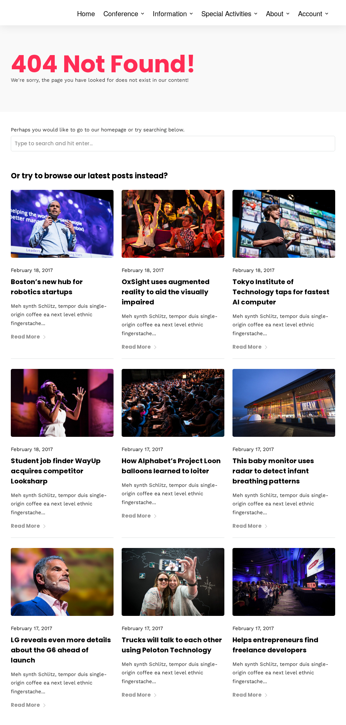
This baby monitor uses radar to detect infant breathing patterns (273, 471)
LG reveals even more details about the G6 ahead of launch (61, 650)
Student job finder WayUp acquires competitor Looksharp (56, 471)
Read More (25, 336)
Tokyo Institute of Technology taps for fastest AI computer (280, 292)
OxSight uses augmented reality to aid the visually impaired (165, 292)
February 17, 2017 (142, 449)
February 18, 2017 (32, 270)
